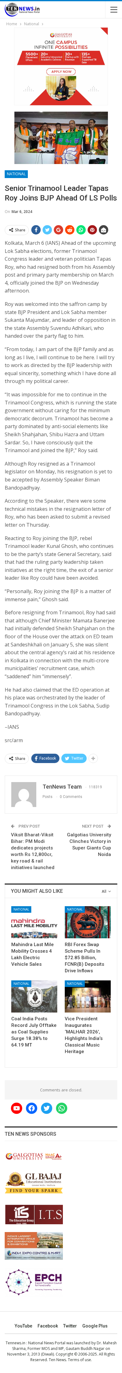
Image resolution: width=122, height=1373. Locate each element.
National (16, 173)
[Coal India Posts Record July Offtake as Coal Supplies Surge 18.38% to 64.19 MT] (34, 996)
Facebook (48, 1325)
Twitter (70, 1325)
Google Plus (95, 1325)
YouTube (23, 1325)
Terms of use (79, 1359)
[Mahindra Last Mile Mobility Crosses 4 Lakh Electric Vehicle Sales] (34, 922)
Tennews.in (15, 1343)
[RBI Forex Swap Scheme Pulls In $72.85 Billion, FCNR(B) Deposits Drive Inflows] (88, 922)
